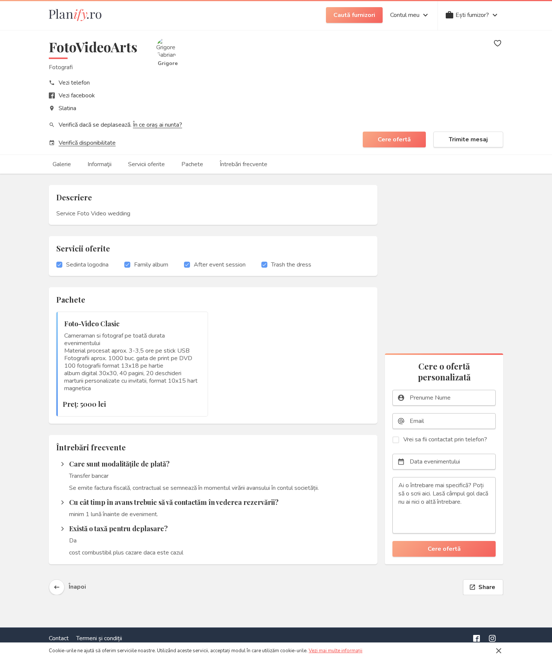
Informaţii (99, 164)
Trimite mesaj (468, 139)
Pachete (192, 164)
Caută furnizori (354, 15)
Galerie (62, 164)
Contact (59, 638)
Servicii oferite (146, 164)
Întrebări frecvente (243, 164)
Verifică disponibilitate (87, 143)
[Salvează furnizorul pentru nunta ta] (497, 43)
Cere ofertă (394, 139)
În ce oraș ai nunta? (157, 125)
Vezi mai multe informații (335, 650)
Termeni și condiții (99, 638)
